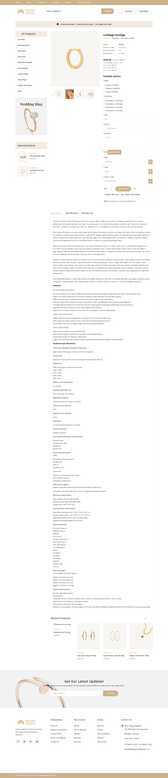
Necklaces (22, 51)
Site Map (77, 738)
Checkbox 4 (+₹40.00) (114, 111)
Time (106, 167)
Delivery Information (59, 730)
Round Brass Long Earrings (114, 656)
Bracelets (21, 57)
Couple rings (23, 74)
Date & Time (109, 177)
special (69, 2)
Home (17, 2)
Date (106, 158)
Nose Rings (22, 80)
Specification (71, 213)
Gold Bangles (23, 68)
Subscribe (111, 693)
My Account (101, 742)
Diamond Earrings (85, 24)
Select (106, 124)
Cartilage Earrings (103, 24)
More (20, 91)
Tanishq (121, 44)
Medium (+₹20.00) (113, 88)
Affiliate (77, 734)
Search (107, 11)
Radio (106, 81)
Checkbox (108, 96)
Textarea (107, 133)
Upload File (115, 152)
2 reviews (115, 38)
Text (106, 115)
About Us (54, 726)
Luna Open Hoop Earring (86, 656)
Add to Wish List (112, 195)
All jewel (21, 40)
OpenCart (29, 776)
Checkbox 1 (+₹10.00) (114, 101)
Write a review (129, 38)
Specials (77, 742)
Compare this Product (132, 195)
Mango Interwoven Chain (139, 656)
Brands (56, 2)
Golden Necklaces (25, 85)
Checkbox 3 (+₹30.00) (114, 107)
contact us (42, 2)
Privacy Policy (56, 734)
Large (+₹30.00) (112, 92)
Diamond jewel (67, 24)
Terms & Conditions (58, 738)
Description (56, 213)
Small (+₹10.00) (112, 85)
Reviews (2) (87, 213)
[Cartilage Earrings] (59, 94)
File (105, 152)
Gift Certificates (84, 2)
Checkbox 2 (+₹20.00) (114, 104)
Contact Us (55, 742)
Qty (105, 188)
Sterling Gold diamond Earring (37, 156)
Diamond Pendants (25, 62)
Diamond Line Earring (62, 632)
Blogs (29, 2)
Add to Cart (123, 189)
